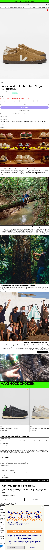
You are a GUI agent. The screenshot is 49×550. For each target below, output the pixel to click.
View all (2, 386)
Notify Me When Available (19, 113)
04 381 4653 (5, 518)
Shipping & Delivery (4, 528)
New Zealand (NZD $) (4, 547)
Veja (1, 82)
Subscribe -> (36, 499)
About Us (2, 524)
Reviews (2, 530)
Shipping (7, 91)
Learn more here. (43, 352)
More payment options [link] (24, 110)
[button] (46, 4)
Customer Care (3, 526)
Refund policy (2, 543)
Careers (2, 532)
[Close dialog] (42, 507)
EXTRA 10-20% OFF (24, 531)
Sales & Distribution (4, 534)
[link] (24, 517)
